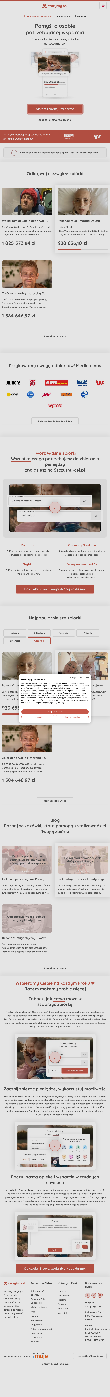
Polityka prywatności (79, 677)
